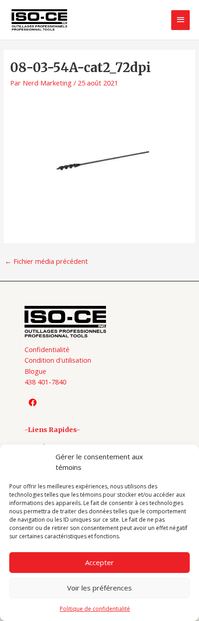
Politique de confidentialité (95, 609)
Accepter (99, 562)
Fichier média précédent (46, 261)
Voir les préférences (99, 587)
